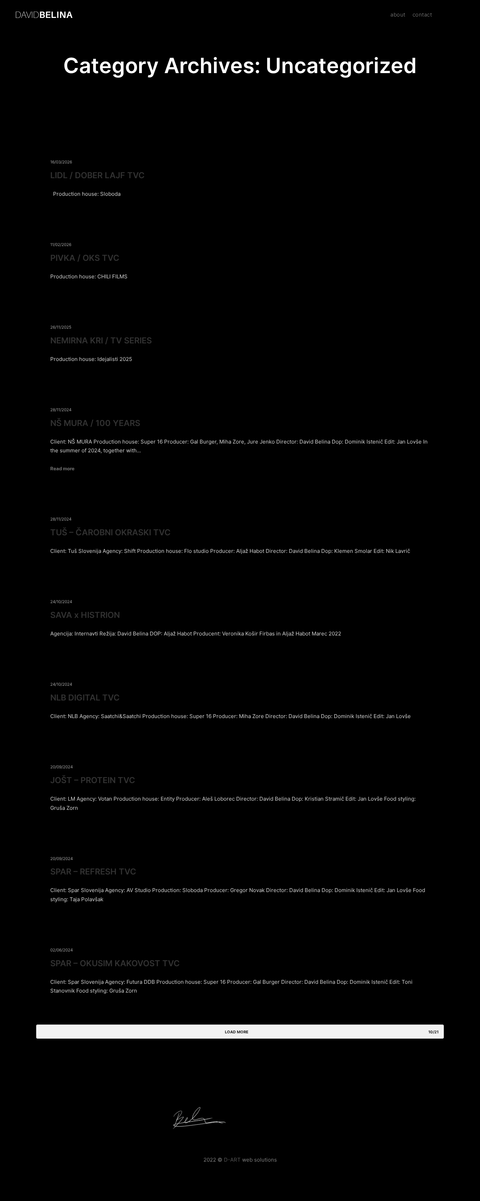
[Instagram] (450, 14)
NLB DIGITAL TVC (85, 697)
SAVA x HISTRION (85, 615)
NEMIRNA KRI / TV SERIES (101, 340)
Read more (62, 468)
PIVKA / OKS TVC (84, 258)
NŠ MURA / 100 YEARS (95, 423)
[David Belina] (44, 15)
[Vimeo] (461, 14)
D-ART (232, 1159)
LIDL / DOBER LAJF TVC (97, 175)
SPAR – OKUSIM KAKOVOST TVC (115, 963)
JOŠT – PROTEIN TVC (92, 780)
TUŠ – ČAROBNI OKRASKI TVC (110, 532)
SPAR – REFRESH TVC (93, 871)
